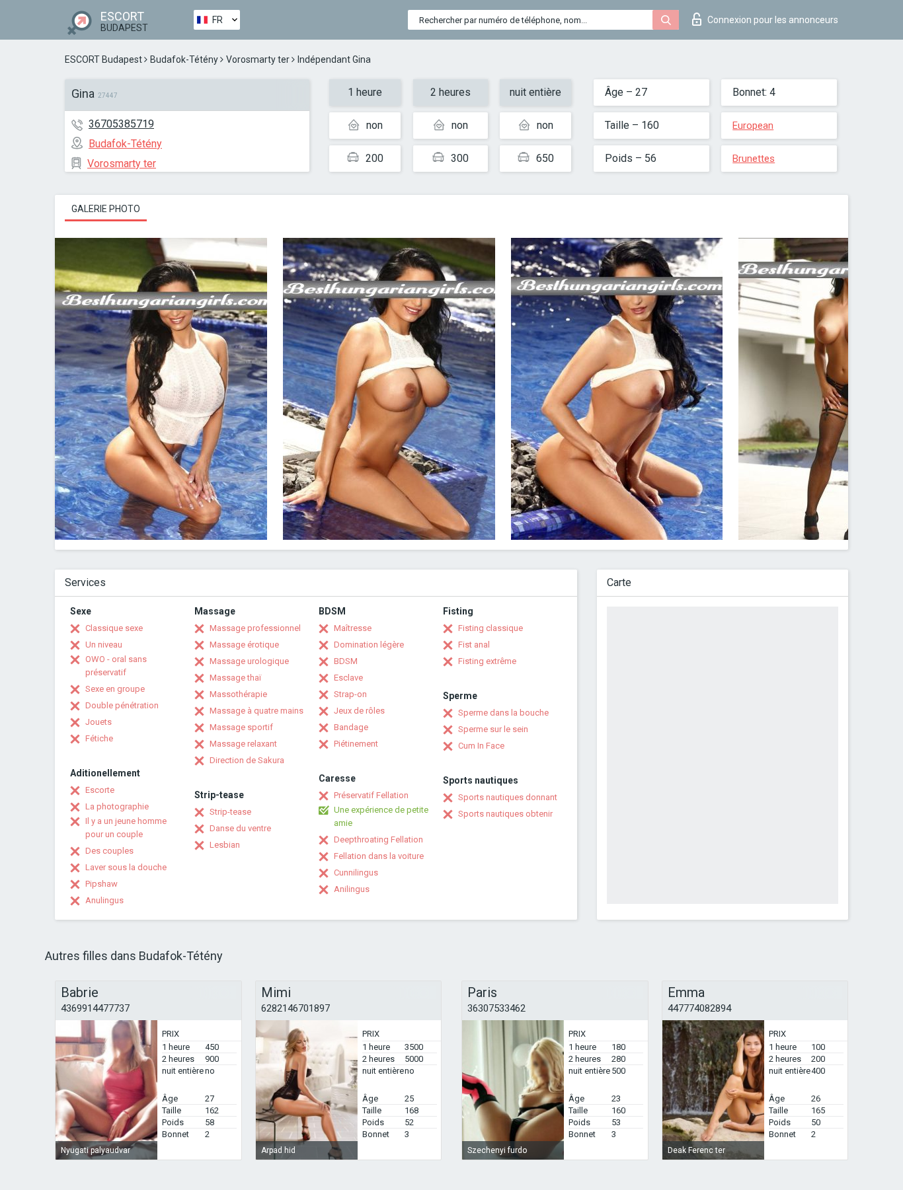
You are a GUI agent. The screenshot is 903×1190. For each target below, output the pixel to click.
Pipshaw (101, 884)
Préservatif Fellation (371, 795)
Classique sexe (114, 628)
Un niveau (103, 645)
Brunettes (753, 159)
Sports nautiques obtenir (505, 814)
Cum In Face (481, 746)
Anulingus (104, 900)
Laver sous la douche (126, 867)
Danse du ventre (240, 828)
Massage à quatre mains (256, 711)
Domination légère (369, 645)
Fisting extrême (487, 661)
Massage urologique (249, 661)
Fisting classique (490, 628)
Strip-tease (230, 812)
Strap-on (350, 694)
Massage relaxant (243, 744)
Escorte (99, 790)
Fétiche (99, 738)
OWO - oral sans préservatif (116, 665)
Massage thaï (235, 678)
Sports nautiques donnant (507, 797)
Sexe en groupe (115, 689)
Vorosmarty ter (258, 59)
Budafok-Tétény (184, 59)
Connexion (772, 20)
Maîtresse (353, 628)
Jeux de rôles (359, 711)
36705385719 (121, 124)
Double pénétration (122, 705)
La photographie (117, 806)
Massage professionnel (255, 628)
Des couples (109, 851)
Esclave (348, 678)
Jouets (98, 722)
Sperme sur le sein (493, 729)
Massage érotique (244, 645)
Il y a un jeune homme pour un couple (126, 827)
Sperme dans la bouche (503, 713)
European (752, 125)
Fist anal (474, 645)
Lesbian (225, 845)
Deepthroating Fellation (378, 839)
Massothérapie (238, 694)
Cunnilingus (356, 872)
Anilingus (352, 889)
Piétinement (356, 744)
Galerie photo (105, 209)
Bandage (351, 727)
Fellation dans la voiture (379, 856)
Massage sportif (241, 727)
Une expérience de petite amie (381, 816)
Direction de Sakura (247, 760)
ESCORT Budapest (103, 59)
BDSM (346, 661)
